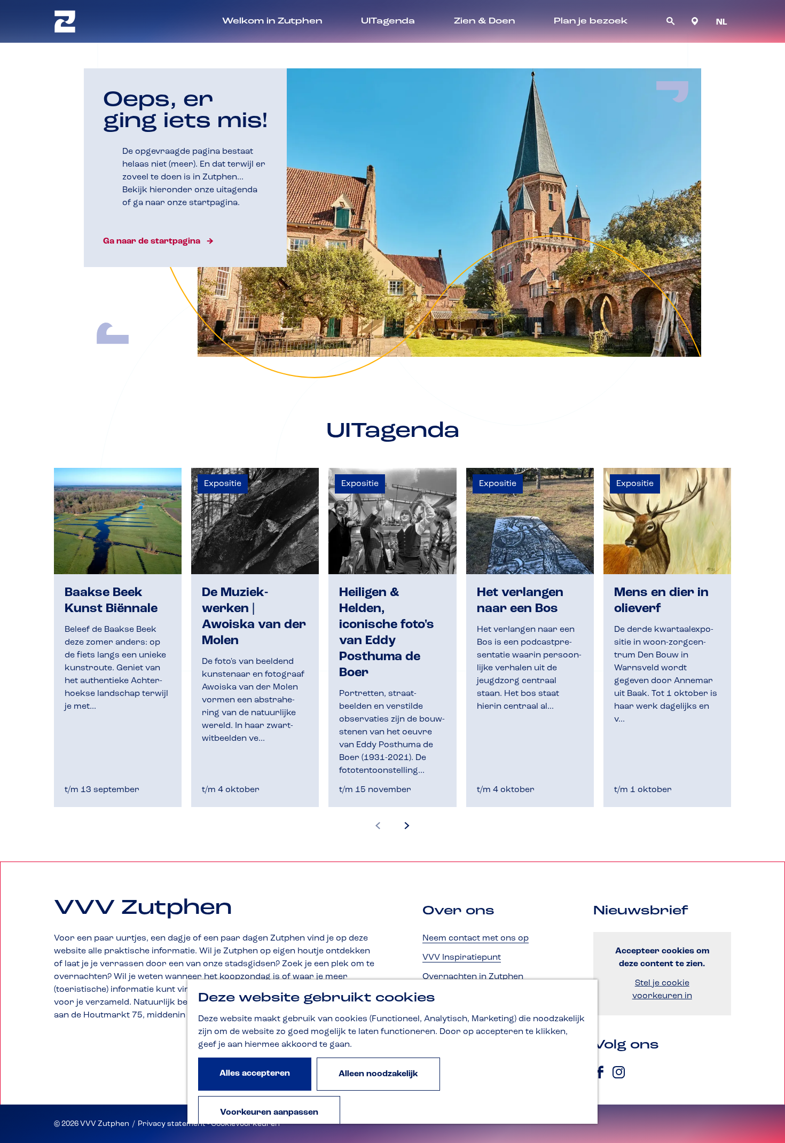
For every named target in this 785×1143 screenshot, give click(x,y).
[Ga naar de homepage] (65, 21)
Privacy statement (172, 1124)
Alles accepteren (254, 1073)
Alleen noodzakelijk (378, 1074)
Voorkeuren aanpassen (269, 1112)
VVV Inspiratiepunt (461, 957)
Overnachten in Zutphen (472, 977)
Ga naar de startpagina (151, 241)
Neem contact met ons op (475, 938)
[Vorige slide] (378, 826)
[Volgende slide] (407, 826)
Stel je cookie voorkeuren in (662, 989)
